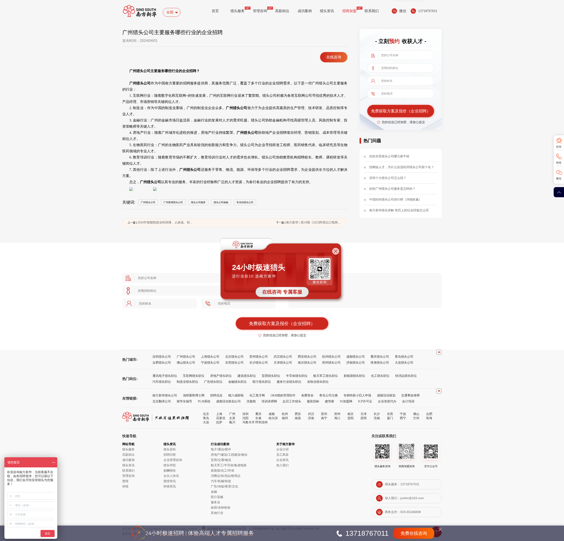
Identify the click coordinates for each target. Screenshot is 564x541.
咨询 (558, 146)
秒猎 (125, 486)
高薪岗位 (282, 11)
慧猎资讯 (169, 481)
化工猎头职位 (380, 375)
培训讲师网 (269, 401)
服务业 (215, 502)
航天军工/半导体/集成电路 (229, 465)
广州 (232, 414)
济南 (311, 418)
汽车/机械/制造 (221, 481)
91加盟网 (346, 401)
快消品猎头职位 (406, 375)
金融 (214, 491)
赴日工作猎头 (292, 401)
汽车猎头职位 (161, 381)
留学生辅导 (184, 401)
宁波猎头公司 (210, 362)
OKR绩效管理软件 (283, 395)
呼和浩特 (261, 422)
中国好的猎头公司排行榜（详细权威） (395, 199)
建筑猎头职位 (246, 375)
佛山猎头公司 (186, 362)
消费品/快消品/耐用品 (225, 476)
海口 (337, 418)
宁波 (403, 414)
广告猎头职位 (213, 381)
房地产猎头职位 (221, 375)
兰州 (416, 418)
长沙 (377, 414)
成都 (272, 414)
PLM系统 (204, 401)
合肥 (429, 414)
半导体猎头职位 (297, 375)
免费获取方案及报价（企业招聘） (400, 111)
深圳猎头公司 (161, 356)
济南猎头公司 (355, 362)
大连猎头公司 (404, 362)
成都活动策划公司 (228, 401)
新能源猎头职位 (354, 375)
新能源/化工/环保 (222, 470)
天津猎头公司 (283, 362)
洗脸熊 (251, 401)
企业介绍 (282, 449)
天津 (363, 414)
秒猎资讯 (169, 486)
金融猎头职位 (237, 381)
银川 (232, 422)
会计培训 (408, 401)
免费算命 (307, 395)
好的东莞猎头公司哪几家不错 (389, 156)
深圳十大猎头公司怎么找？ (387, 178)
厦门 (390, 418)
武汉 (311, 414)
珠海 (429, 418)
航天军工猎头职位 (325, 375)
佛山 (416, 414)
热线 (558, 162)
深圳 (245, 414)
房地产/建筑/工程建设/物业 (229, 454)
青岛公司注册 (328, 395)
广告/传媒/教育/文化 (224, 486)
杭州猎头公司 (331, 356)
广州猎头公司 (186, 356)
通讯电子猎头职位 (164, 375)
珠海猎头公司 (380, 362)
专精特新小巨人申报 (357, 395)
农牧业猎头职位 (318, 381)
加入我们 (282, 465)
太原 (232, 418)
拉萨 (219, 422)
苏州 (324, 414)
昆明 (363, 418)
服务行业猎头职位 (289, 381)
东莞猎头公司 (234, 362)
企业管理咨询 (172, 460)
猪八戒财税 (236, 395)
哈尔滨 (273, 418)
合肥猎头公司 (161, 362)
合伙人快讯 (171, 476)
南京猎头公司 (307, 362)
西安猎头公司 (307, 356)
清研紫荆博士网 (193, 395)
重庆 (258, 414)
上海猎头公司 (210, 356)
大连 (206, 422)
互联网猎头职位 (193, 375)
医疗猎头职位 (261, 381)
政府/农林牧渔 (220, 507)
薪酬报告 (169, 470)
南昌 (298, 418)
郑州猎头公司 (331, 362)
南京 (350, 414)
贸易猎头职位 (271, 375)
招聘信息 (216, 395)
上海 (219, 414)
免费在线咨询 (414, 533)
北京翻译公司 (161, 401)
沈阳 (245, 418)
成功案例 (305, 11)
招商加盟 (349, 11)
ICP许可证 (365, 401)
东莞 (390, 414)
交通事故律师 (410, 395)
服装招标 (313, 401)
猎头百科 (169, 449)
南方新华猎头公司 (164, 395)
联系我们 (372, 11)
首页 (215, 11)
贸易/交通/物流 (221, 460)
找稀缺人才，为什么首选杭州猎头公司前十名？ (401, 167)
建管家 (329, 401)
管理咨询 (260, 11)
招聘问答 (169, 454)
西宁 (403, 418)
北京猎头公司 (234, 356)
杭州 (285, 414)
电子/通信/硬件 (221, 449)
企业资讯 (282, 460)
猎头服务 (237, 11)
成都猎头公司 (355, 356)
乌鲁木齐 (248, 422)
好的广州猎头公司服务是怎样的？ (392, 188)
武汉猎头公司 (283, 356)
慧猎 (125, 481)
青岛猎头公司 (404, 356)
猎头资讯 (327, 11)
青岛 (206, 418)
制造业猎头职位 (187, 381)
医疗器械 (217, 497)
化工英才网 (257, 395)
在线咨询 (333, 57)
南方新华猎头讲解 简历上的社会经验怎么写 (399, 210)
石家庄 (220, 418)
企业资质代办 (387, 401)
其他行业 (217, 513)
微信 (558, 178)
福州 (285, 418)
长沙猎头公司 (258, 362)
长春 (258, 418)
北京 (206, 414)
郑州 (337, 414)
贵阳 (350, 418)
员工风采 (282, 454)
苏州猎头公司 (258, 356)
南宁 (324, 418)
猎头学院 (169, 465)
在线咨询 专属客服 (282, 292)
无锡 (377, 418)
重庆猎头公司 (380, 356)
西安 (298, 414)
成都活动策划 (386, 395)
